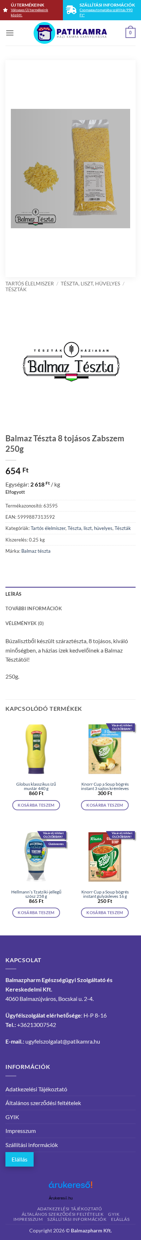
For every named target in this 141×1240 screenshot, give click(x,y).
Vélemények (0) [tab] (24, 623)
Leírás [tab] (13, 594)
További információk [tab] (33, 608)
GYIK (12, 1116)
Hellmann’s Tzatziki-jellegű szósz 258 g (36, 894)
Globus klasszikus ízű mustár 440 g (36, 786)
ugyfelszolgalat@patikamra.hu (62, 1041)
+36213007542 (36, 1024)
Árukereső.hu (61, 1198)
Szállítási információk (31, 1144)
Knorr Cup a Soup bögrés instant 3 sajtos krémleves (105, 786)
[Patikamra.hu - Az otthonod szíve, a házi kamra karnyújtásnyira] (70, 33)
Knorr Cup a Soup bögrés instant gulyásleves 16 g (105, 894)
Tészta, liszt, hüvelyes (90, 283)
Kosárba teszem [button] (36, 805)
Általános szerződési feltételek (43, 1102)
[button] (9, 33)
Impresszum (20, 1130)
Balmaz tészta (36, 551)
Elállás (19, 1159)
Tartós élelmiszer (29, 283)
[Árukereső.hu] (70, 1187)
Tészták (16, 289)
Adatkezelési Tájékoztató (36, 1089)
